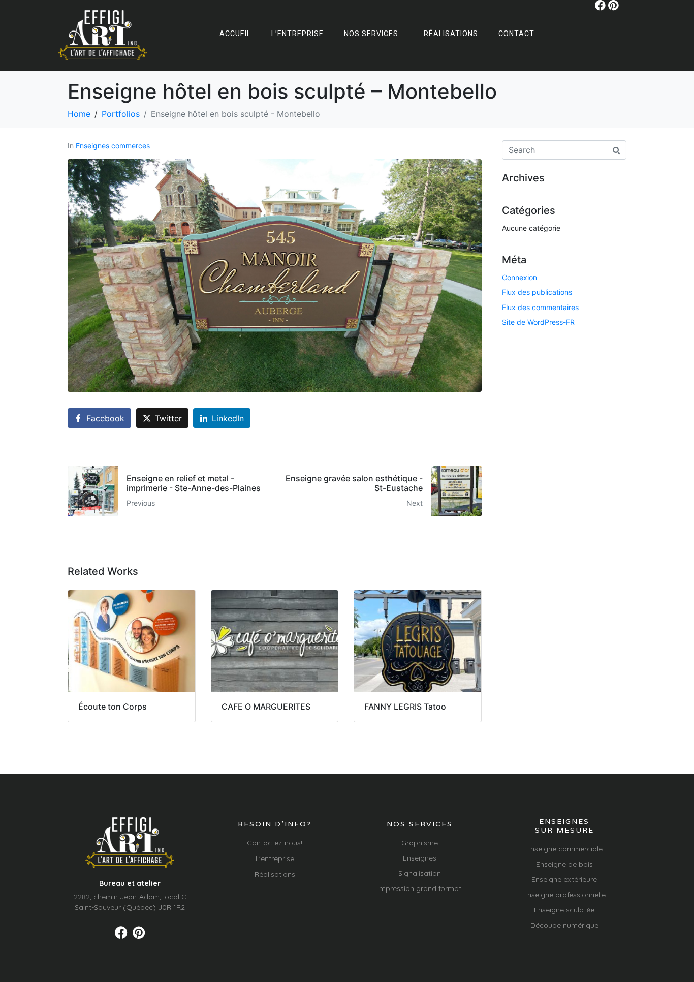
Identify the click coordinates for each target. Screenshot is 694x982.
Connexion (519, 277)
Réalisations (451, 33)
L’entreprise (297, 33)
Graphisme (419, 842)
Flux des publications (537, 292)
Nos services (371, 33)
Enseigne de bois (564, 864)
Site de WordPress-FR (538, 322)
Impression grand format (419, 888)
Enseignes (419, 858)
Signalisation (419, 873)
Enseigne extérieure (564, 879)
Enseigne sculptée (564, 909)
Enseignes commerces (113, 145)
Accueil (235, 33)
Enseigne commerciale (564, 848)
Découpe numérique (564, 925)
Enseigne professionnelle (564, 894)
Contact (516, 33)
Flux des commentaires (540, 307)
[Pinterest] (613, 5)
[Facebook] (600, 5)
